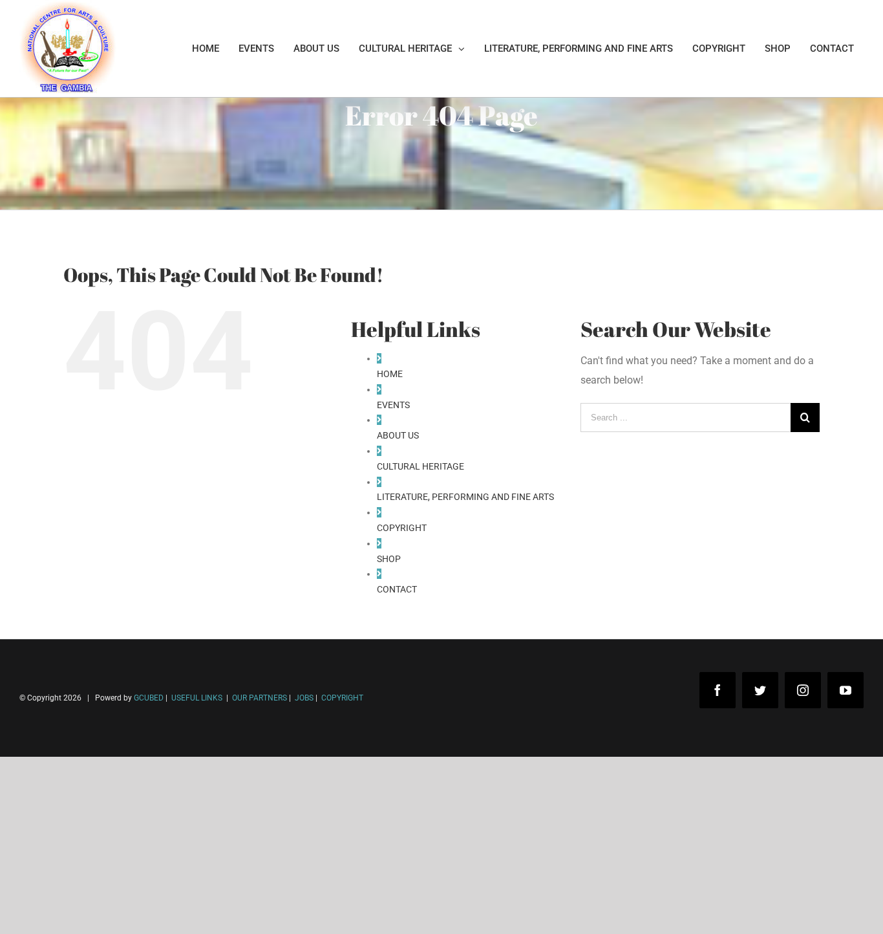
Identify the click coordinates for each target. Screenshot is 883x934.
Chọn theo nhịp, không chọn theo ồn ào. (116, 875)
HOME (390, 374)
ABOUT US (398, 435)
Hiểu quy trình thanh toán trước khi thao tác (126, 894)
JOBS (304, 697)
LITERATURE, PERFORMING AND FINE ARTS (465, 497)
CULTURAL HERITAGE (420, 466)
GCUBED (149, 697)
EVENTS (393, 405)
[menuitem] (205, 48)
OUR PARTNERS (258, 697)
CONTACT (397, 589)
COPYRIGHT (402, 528)
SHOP (389, 559)
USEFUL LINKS (195, 697)
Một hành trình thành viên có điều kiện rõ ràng (131, 913)
